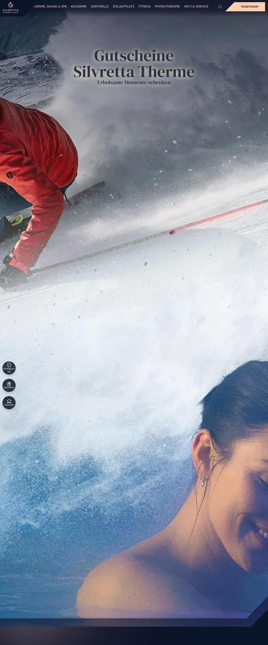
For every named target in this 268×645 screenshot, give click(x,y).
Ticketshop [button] (250, 7)
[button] (220, 6)
